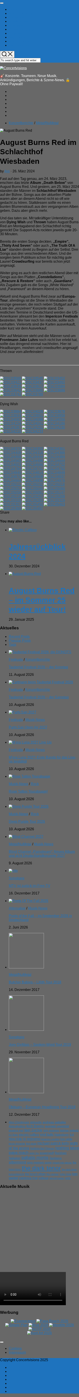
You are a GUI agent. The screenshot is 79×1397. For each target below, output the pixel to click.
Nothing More (67, 1148)
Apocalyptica (17, 1126)
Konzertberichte (21, 13)
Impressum (17, 1352)
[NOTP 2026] (40, 1329)
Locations (16, 17)
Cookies (15, 1348)
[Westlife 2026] (61, 1325)
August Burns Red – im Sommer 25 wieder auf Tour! (42, 599)
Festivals (16, 25)
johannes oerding (50, 1139)
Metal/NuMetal (47, 123)
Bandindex (17, 37)
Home (13, 9)
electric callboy (29, 1134)
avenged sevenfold (57, 1126)
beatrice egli (16, 1130)
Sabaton (14, 1158)
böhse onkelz (69, 1130)
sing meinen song (39, 1162)
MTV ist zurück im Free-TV (29, 886)
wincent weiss (56, 1178)
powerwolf (47, 1153)
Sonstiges (16, 878)
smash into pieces (62, 1162)
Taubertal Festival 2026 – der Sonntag (38, 667)
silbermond (17, 1162)
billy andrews (51, 1130)
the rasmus (53, 1174)
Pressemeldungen (23, 29)
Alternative (17, 908)
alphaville (36, 1122)
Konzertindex (19, 41)
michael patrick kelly (53, 1143)
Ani (7, 171)
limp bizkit (31, 1143)
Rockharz (61, 1153)
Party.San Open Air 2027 (28, 727)
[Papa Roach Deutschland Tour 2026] (52, 1321)
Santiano (55, 1158)
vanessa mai (28, 1178)
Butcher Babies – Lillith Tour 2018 (35, 982)
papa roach (19, 1152)
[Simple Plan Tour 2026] (16, 1325)
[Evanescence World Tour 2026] (23, 1321)
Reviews (15, 33)
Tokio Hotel (65, 1174)
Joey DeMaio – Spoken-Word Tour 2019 (40, 1044)
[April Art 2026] (39, 1333)
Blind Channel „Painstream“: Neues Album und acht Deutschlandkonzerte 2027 (42, 853)
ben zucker (33, 1130)
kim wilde (66, 1139)
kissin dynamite (17, 1143)
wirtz (68, 1178)
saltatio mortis (34, 1157)
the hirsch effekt (35, 1174)
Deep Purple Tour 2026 (27, 821)
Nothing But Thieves (42, 1148)
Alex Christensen (19, 1122)
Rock (35, 784)
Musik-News (18, 21)
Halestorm (61, 1134)
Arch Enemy (35, 1126)
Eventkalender (20, 45)
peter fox (34, 1153)
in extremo (31, 1139)
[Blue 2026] (38, 1325)
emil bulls (47, 1134)
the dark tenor (41, 1168)
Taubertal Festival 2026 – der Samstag (39, 697)
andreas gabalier (54, 1122)
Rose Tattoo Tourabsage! (28, 791)
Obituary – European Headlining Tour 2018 (42, 1107)
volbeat (43, 1178)
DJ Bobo (13, 1134)
